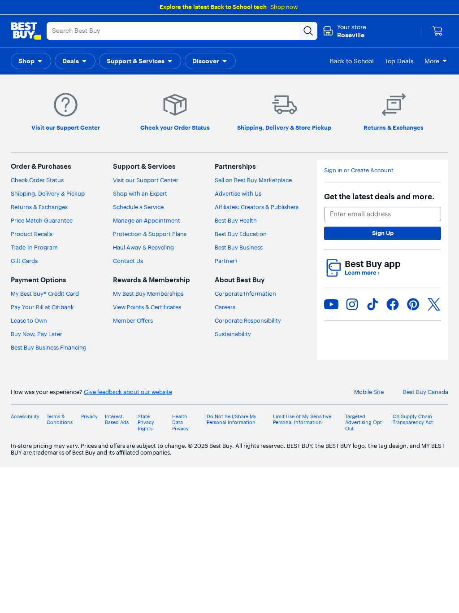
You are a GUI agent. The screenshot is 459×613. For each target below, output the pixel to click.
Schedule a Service (138, 206)
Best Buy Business (239, 247)
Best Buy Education (241, 233)
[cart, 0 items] (437, 31)
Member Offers (133, 320)
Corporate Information (245, 293)
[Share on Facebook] (392, 304)
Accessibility (25, 417)
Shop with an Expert (140, 193)
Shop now (284, 6)
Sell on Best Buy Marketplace (253, 180)
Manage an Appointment (146, 220)
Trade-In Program (34, 247)
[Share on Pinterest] (413, 304)
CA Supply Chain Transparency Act (413, 419)
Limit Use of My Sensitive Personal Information (302, 419)
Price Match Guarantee (42, 220)
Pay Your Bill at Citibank (42, 307)
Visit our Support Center (145, 180)
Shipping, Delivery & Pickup (48, 193)
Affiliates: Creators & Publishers (257, 206)
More (431, 61)
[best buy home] (26, 31)
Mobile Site (369, 392)
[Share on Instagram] (352, 304)
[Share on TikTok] (372, 304)
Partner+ (226, 260)
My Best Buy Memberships (148, 293)
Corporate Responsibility (248, 320)
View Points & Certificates (147, 307)
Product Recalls (31, 233)
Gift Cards (24, 260)
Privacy (89, 417)
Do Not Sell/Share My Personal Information (231, 419)
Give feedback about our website (128, 392)
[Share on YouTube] (331, 304)
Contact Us (128, 260)
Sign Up (383, 232)
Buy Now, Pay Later (36, 333)
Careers (225, 307)
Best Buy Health (236, 220)
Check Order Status (37, 180)
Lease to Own (29, 320)
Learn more (362, 272)
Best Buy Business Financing (49, 347)
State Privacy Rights (146, 422)
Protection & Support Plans (149, 233)
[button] (31, 61)
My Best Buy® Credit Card (45, 293)
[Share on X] (434, 304)
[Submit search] (308, 31)
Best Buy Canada (425, 392)
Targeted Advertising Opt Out (363, 422)
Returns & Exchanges (39, 206)
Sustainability (233, 333)
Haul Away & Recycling (143, 247)
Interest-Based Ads (117, 419)
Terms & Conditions (60, 419)
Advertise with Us (238, 193)
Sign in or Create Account (359, 170)
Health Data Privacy (180, 422)
